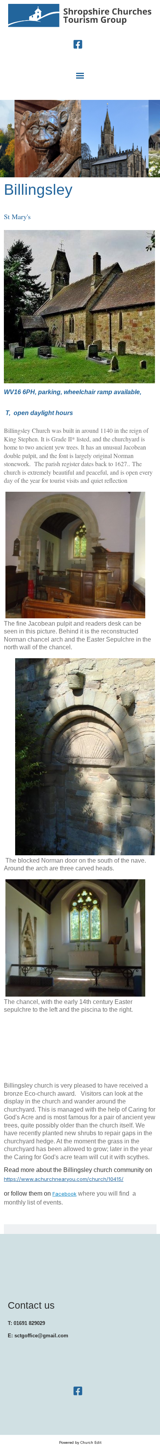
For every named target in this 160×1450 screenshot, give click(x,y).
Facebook (64, 1194)
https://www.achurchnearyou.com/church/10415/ (63, 1179)
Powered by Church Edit (80, 1442)
